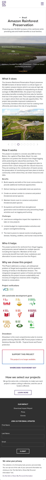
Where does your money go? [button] (23, 367)
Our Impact (23, 404)
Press (23, 412)
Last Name (6, 433)
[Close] (43, 459)
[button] (8, 144)
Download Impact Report (23, 408)
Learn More (23, 71)
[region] (23, 469)
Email (4, 442)
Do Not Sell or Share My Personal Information (18, 476)
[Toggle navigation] (42, 3)
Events (23, 415)
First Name (6, 425)
